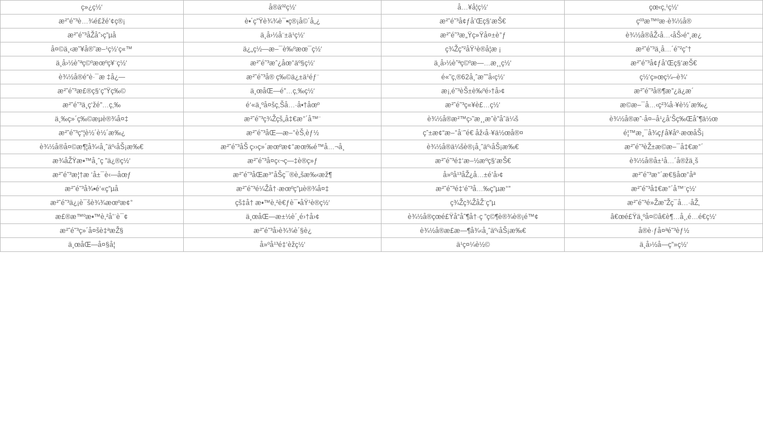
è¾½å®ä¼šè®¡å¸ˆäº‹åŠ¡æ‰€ (473, 147)
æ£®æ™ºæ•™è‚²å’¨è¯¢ (91, 217)
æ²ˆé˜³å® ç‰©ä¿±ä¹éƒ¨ (282, 77)
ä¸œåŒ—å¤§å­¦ (91, 245)
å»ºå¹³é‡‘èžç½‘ (283, 245)
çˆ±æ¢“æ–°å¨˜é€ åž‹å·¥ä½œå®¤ (473, 133)
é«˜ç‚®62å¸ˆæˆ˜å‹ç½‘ (473, 77)
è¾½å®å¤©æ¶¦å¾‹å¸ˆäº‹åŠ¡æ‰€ (92, 147)
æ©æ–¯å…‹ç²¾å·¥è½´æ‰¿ (664, 105)
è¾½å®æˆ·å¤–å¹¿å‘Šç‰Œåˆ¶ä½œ (663, 119)
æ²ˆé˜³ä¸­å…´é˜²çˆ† (664, 49)
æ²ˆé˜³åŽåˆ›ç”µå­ (92, 35)
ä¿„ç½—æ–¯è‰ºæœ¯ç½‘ (282, 49)
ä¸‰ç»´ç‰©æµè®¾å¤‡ (91, 119)
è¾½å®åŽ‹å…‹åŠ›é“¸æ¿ (664, 35)
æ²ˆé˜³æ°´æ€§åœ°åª (663, 175)
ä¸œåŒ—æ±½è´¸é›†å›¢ (282, 217)
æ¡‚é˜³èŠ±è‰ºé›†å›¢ (473, 91)
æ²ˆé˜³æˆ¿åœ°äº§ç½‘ (282, 63)
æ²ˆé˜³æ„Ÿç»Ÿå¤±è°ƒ (473, 35)
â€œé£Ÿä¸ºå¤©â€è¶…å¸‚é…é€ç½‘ (664, 217)
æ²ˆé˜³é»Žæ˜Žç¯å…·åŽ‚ (663, 203)
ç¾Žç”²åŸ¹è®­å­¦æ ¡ (473, 49)
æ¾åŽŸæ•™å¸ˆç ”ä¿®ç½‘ (92, 161)
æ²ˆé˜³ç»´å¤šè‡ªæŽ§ (91, 231)
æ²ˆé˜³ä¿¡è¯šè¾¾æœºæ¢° (91, 203)
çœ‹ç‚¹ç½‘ (664, 7)
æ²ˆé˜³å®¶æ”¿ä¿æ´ (664, 91)
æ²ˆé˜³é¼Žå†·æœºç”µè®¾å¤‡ (282, 189)
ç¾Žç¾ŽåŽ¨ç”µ (472, 203)
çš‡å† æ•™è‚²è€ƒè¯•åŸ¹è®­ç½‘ (282, 203)
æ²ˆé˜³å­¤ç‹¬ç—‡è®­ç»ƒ (282, 161)
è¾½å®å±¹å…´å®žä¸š (664, 161)
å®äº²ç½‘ (283, 7)
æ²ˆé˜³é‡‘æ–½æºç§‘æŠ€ (473, 161)
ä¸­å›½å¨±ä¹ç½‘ (282, 35)
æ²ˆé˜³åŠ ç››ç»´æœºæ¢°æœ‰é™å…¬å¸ (283, 147)
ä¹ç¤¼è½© (473, 245)
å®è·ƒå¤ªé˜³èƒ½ (663, 231)
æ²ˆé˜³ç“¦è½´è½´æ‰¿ (92, 133)
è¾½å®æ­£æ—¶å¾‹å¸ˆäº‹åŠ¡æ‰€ (473, 231)
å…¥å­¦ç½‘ (472, 7)
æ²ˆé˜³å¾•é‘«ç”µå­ (91, 189)
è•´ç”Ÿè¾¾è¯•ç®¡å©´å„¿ (282, 21)
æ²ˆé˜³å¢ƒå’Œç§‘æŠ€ (473, 21)
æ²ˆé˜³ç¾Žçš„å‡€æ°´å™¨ (282, 119)
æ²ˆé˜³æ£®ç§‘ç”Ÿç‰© (92, 91)
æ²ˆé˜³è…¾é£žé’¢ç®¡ (92, 21)
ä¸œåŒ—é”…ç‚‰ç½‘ (282, 91)
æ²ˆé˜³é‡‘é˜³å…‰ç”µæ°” (473, 189)
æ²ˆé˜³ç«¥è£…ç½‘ (472, 105)
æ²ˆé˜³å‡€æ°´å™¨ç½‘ (664, 189)
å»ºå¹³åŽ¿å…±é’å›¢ (473, 175)
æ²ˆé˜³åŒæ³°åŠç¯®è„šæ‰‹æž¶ (282, 175)
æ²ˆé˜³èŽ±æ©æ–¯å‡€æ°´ (663, 147)
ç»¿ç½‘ (92, 7)
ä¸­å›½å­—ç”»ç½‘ (664, 245)
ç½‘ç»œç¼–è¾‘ (664, 77)
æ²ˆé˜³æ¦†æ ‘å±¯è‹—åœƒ (92, 175)
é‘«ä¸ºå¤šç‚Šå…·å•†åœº (282, 105)
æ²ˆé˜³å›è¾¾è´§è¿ (283, 231)
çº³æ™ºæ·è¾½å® (664, 21)
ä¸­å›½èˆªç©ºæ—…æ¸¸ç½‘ (473, 63)
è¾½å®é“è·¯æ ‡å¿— (92, 77)
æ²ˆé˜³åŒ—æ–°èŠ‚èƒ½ (282, 133)
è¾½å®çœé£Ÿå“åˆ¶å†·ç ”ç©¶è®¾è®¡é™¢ (473, 217)
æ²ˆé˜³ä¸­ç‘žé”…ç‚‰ (92, 105)
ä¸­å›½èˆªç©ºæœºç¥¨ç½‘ (91, 63)
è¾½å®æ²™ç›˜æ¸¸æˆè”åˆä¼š (472, 119)
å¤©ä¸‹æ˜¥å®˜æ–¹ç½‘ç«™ (91, 49)
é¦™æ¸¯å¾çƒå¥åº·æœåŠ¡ (663, 133)
